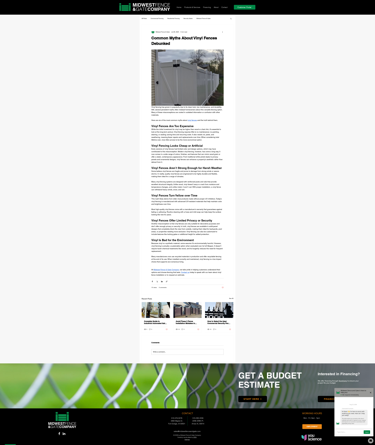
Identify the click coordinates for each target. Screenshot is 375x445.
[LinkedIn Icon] (64, 434)
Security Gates (188, 18)
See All (231, 298)
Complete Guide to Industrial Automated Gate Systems (155, 322)
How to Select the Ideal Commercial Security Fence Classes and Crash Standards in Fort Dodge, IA (219, 322)
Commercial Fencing (157, 18)
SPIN (194, 437)
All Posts (144, 18)
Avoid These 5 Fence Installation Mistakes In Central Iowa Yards (185, 322)
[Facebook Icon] (59, 434)
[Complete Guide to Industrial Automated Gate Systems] (156, 310)
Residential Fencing (173, 18)
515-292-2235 (197, 418)
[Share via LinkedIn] (162, 281)
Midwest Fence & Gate (203, 18)
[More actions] (222, 32)
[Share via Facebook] (152, 281)
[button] (192, 7)
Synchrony (343, 381)
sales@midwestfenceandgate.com (187, 431)
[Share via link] (167, 281)
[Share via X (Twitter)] (157, 281)
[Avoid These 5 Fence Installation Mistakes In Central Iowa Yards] (187, 310)
